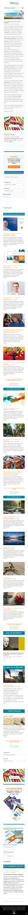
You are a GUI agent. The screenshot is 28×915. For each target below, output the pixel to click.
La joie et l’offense (8, 715)
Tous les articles (14, 384)
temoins (7, 24)
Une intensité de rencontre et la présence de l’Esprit (11, 517)
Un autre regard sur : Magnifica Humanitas (11, 298)
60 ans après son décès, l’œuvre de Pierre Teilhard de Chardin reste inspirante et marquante (13, 654)
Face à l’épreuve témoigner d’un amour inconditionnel (13, 608)
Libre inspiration (14, 167)
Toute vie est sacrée (8, 685)
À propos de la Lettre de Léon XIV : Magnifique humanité (12, 234)
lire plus (5, 246)
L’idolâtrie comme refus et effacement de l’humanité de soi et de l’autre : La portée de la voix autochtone (13, 331)
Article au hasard (14, 126)
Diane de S (7, 579)
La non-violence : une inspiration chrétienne (12, 440)
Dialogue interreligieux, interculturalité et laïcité (13, 363)
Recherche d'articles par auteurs (14, 172)
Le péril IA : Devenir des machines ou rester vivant (13, 266)
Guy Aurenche (7, 235)
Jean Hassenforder (8, 267)
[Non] (26, 910)
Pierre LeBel (7, 332)
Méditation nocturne (8, 548)
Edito (18, 24)
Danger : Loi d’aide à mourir (10, 408)
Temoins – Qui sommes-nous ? (11, 871)
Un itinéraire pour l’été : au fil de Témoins (12, 22)
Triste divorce (7, 578)
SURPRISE (14, 121)
